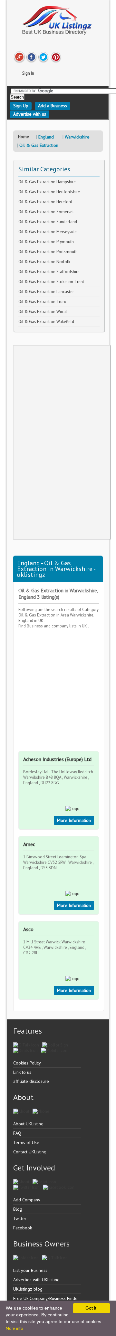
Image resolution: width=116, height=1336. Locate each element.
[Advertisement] (62, 442)
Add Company (26, 1200)
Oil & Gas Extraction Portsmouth (48, 251)
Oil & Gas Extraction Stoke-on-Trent (51, 281)
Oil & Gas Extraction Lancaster (46, 291)
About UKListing (28, 1124)
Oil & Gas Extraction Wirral (42, 311)
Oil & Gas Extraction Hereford (45, 202)
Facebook (22, 1228)
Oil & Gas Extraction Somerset (46, 212)
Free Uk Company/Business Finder (46, 1298)
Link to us (22, 1072)
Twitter (19, 1218)
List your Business (30, 1270)
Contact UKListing (29, 1152)
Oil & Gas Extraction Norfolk (44, 261)
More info (14, 1328)
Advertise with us (29, 114)
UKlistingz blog (28, 1289)
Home (23, 136)
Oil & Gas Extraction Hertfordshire (49, 192)
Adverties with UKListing (36, 1280)
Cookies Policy (27, 1063)
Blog (17, 1209)
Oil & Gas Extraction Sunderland (47, 221)
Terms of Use (26, 1142)
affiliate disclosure (31, 1081)
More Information (74, 820)
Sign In (28, 73)
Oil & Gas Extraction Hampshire (47, 182)
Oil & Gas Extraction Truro (42, 301)
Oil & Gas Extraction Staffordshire (49, 271)
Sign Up (20, 106)
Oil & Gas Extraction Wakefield (46, 321)
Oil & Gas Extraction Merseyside (47, 231)
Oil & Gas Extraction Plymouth (46, 241)
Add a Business (52, 106)
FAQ (17, 1133)
